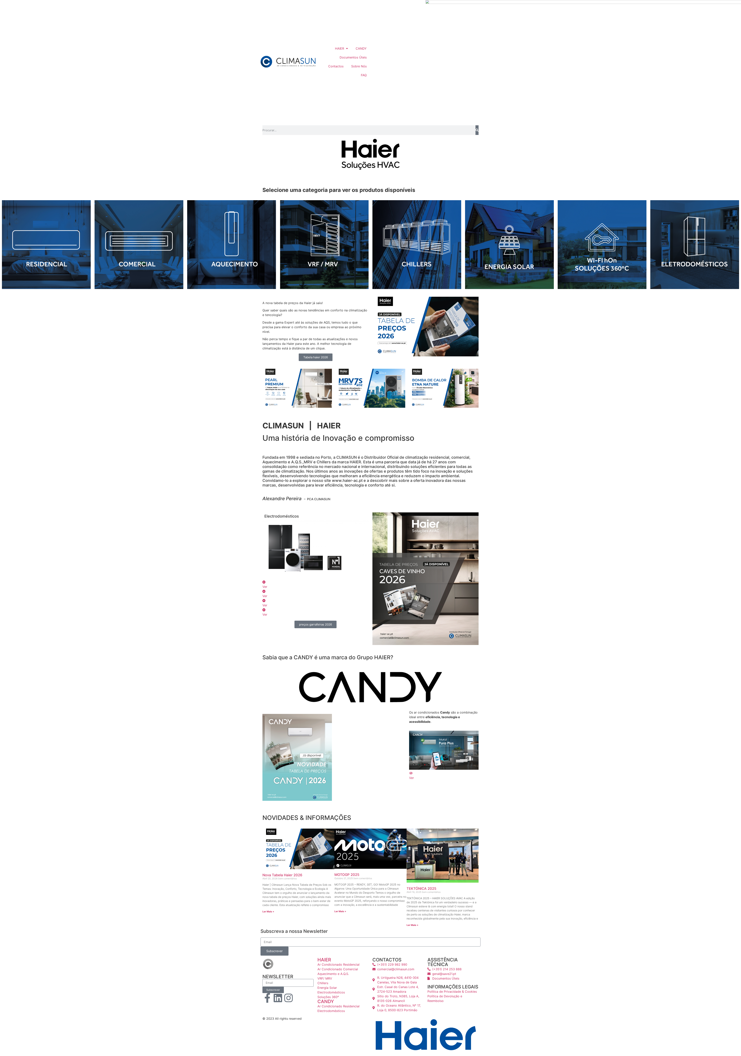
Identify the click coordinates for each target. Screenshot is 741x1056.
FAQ (364, 75)
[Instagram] (288, 998)
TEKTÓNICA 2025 (421, 888)
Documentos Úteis (353, 57)
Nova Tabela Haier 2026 (282, 875)
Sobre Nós (359, 66)
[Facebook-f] (267, 998)
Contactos (335, 66)
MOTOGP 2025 (346, 875)
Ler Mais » (268, 911)
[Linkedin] (278, 998)
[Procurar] (477, 130)
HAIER (339, 48)
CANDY (361, 48)
